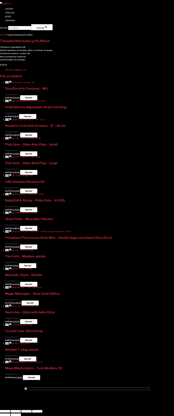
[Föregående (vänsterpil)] (5, 414)
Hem (2, 35)
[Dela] (26, 411)
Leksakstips (10, 20)
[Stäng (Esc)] (37, 411)
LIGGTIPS (9, 9)
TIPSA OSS (9, 13)
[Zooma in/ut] (5, 411)
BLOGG (8, 16)
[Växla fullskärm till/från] (16, 411)
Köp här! (28, 98)
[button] (15, 70)
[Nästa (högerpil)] (16, 414)
